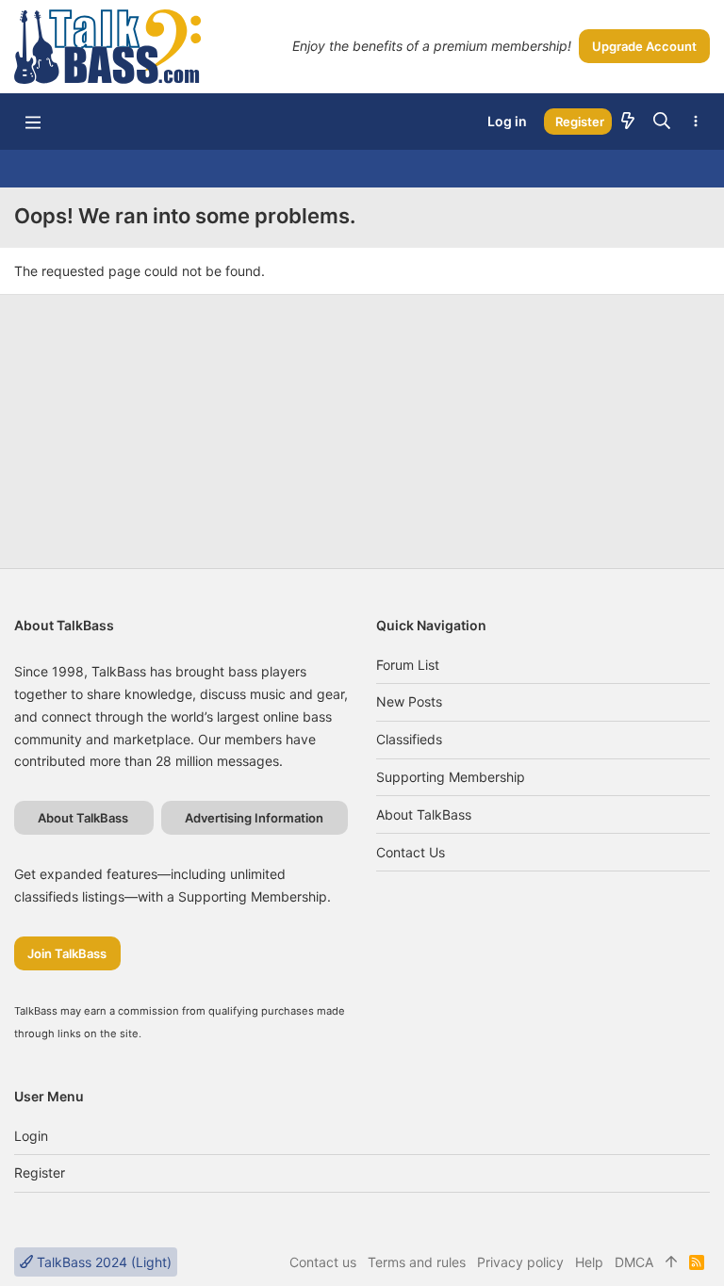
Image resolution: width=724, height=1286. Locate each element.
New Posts (409, 701)
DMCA (634, 1262)
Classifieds (409, 739)
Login (31, 1136)
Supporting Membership (450, 777)
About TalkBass (423, 814)
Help (589, 1262)
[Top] (671, 1262)
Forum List (407, 665)
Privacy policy (520, 1262)
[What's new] (628, 121)
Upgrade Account (644, 46)
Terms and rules (417, 1262)
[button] (33, 121)
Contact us (410, 852)
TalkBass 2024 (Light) (102, 1262)
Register (39, 1172)
